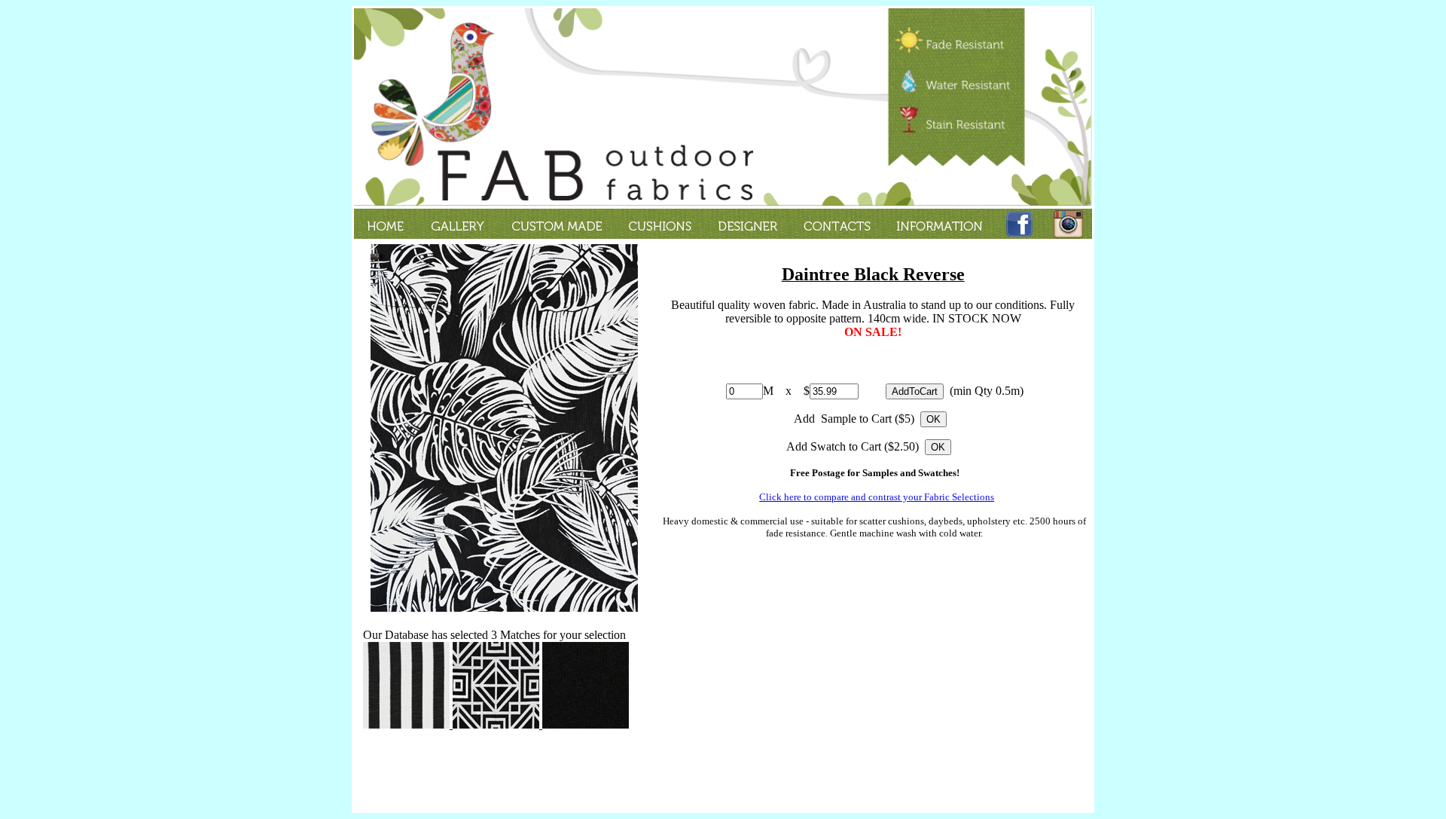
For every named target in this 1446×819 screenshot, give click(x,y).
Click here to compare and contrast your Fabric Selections (876, 497)
